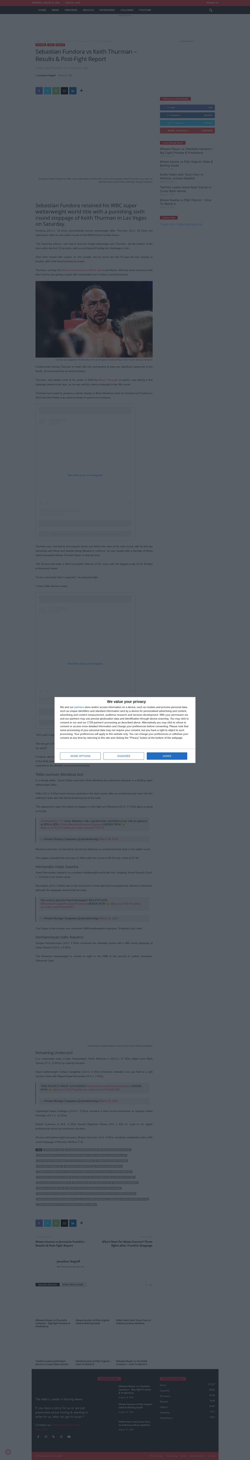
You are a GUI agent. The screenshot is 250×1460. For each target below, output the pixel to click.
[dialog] (125, 730)
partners (79, 707)
